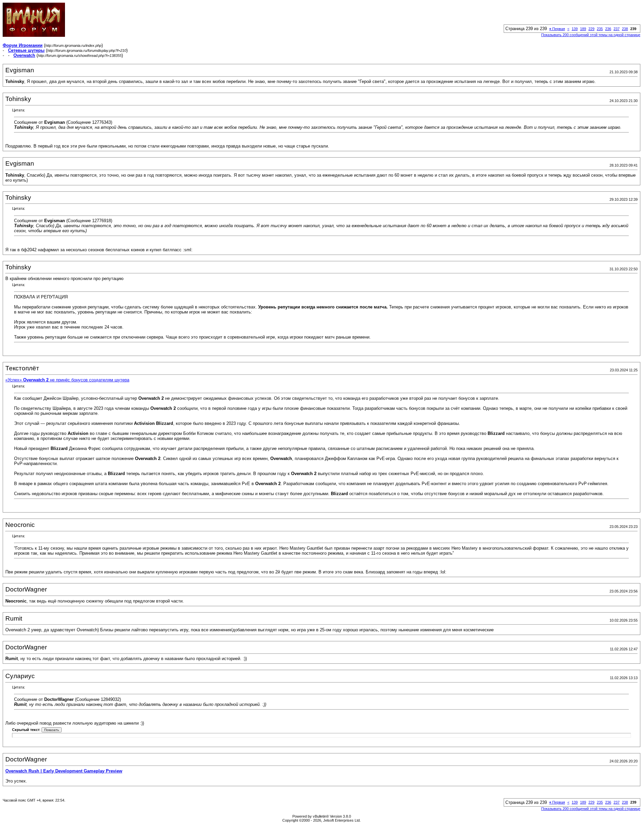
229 (591, 29)
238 (625, 29)
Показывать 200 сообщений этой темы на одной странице (590, 35)
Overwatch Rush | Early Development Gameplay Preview (63, 770)
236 (608, 29)
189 (583, 29)
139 (575, 29)
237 (617, 29)
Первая (557, 29)
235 (600, 29)
